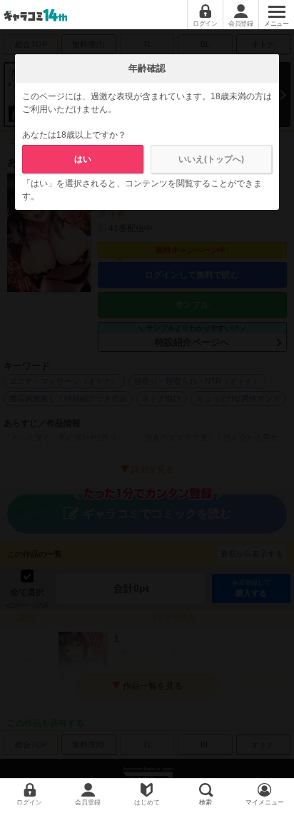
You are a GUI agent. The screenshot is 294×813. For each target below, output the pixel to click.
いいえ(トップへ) (211, 159)
